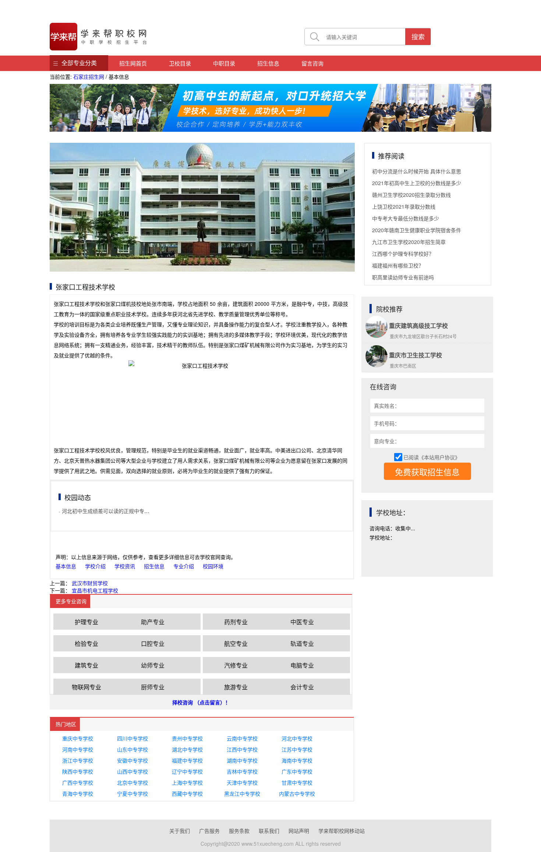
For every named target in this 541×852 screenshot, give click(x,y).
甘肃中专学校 (297, 782)
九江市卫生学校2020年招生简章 (409, 241)
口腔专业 (153, 643)
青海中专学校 (77, 793)
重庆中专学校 (77, 738)
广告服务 (209, 830)
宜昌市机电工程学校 (95, 590)
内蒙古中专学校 (297, 793)
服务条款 (239, 830)
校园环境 (213, 566)
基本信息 (66, 566)
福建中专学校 (187, 760)
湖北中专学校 (187, 749)
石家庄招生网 (88, 76)
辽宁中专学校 (187, 771)
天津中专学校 (242, 782)
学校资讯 (124, 566)
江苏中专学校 (297, 749)
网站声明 (299, 830)
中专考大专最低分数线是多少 (405, 218)
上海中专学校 (187, 782)
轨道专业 (302, 643)
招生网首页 (133, 63)
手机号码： (387, 423)
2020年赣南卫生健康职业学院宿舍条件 (416, 230)
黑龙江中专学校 (242, 793)
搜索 (418, 36)
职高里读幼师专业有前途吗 (403, 277)
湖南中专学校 (242, 760)
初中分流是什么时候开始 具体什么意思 (416, 171)
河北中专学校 (297, 738)
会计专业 (302, 687)
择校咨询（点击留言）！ (201, 702)
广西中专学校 (77, 782)
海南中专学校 (297, 760)
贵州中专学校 (187, 738)
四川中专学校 (132, 738)
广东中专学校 (297, 771)
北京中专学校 (132, 782)
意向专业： (387, 441)
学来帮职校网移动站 (341, 830)
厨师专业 (153, 687)
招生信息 (268, 63)
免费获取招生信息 (427, 471)
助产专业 (153, 622)
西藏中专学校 (187, 793)
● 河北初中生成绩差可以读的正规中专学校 (107, 511)
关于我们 (179, 830)
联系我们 (269, 830)
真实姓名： (387, 405)
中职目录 (224, 63)
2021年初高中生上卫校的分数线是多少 (416, 183)
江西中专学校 (242, 749)
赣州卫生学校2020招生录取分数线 (411, 194)
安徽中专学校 (132, 760)
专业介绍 (183, 566)
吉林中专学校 (242, 771)
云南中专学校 (242, 738)
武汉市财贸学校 (90, 583)
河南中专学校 (77, 749)
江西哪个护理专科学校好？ (403, 253)
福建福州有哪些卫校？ (398, 265)
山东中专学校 (132, 749)
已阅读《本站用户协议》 (431, 457)
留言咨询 (312, 63)
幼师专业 (153, 665)
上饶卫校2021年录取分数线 (403, 206)
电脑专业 (302, 665)
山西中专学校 (132, 771)
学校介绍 (95, 566)
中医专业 (302, 622)
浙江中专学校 (77, 760)
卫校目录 (180, 63)
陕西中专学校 (77, 771)
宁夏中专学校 (132, 793)
